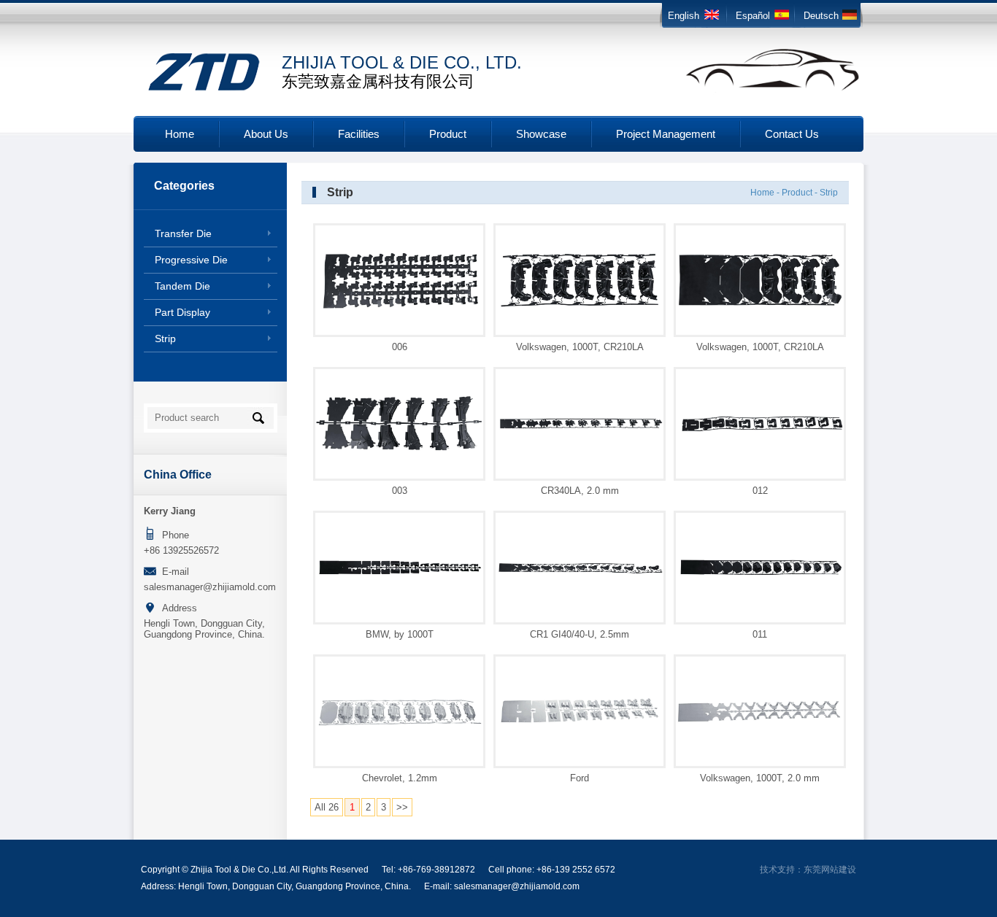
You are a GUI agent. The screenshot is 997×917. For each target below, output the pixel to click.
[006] (399, 308)
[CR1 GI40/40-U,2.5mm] (579, 572)
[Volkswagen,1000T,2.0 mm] (760, 720)
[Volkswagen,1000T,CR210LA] (579, 306)
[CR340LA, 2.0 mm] (579, 429)
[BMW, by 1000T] (399, 575)
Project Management (665, 134)
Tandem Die (182, 286)
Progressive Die (191, 260)
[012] (760, 432)
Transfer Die (183, 233)
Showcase (541, 134)
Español (753, 15)
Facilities (359, 134)
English (683, 15)
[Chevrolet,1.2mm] (399, 725)
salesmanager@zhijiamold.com (210, 586)
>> (402, 807)
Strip (165, 338)
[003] (399, 451)
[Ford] (579, 724)
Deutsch (821, 15)
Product (447, 134)
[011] (760, 576)
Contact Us (792, 134)
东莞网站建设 (830, 869)
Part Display (182, 312)
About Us (266, 134)
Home (179, 134)
